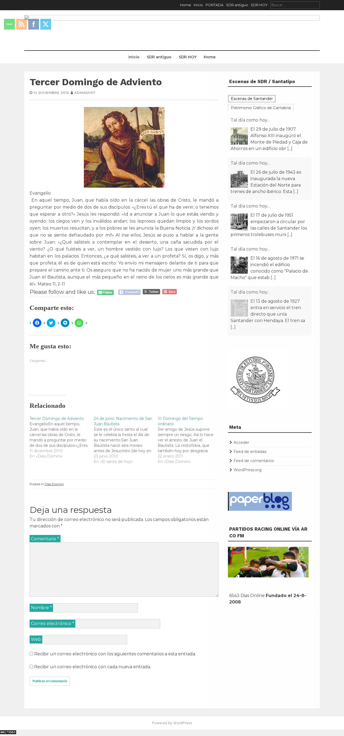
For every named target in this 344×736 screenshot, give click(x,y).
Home (185, 5)
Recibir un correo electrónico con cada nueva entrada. (92, 666)
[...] (289, 148)
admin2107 (84, 93)
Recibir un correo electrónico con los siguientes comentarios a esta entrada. (115, 653)
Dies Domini (54, 484)
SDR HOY (259, 5)
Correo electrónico (52, 623)
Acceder (241, 442)
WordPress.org (247, 469)
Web (36, 639)
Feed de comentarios (254, 460)
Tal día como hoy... (250, 120)
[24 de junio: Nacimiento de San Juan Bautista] (126, 440)
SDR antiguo (237, 5)
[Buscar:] (295, 5)
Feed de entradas (250, 451)
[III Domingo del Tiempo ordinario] (190, 440)
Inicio (198, 5)
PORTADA (214, 5)
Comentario (45, 538)
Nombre (41, 607)
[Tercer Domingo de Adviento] (62, 437)
